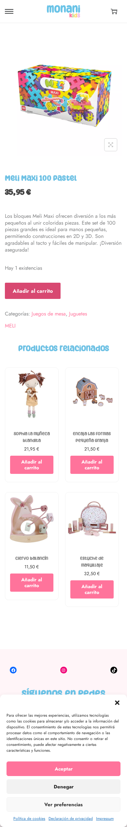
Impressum (105, 818)
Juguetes (78, 313)
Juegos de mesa (49, 313)
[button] (117, 702)
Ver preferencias (63, 804)
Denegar (64, 786)
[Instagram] (63, 670)
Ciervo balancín (31, 558)
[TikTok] (113, 670)
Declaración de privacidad (71, 818)
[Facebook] (13, 670)
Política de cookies (29, 818)
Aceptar (64, 768)
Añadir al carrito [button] (31, 464)
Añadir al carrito (33, 291)
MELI (10, 326)
